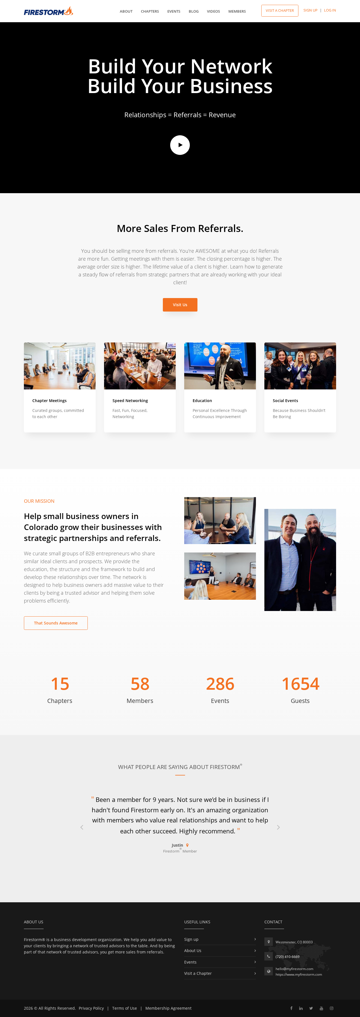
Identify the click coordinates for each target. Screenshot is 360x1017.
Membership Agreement (168, 1008)
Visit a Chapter (198, 973)
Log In (330, 10)
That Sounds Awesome (56, 623)
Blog (194, 11)
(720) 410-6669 (288, 956)
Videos (213, 11)
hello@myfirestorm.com (294, 968)
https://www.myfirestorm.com (299, 974)
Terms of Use (124, 1008)
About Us (192, 950)
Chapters (150, 11)
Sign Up (310, 10)
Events (173, 11)
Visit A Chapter (280, 10)
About (126, 11)
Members (237, 11)
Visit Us (180, 304)
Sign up (191, 939)
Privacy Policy (91, 1008)
